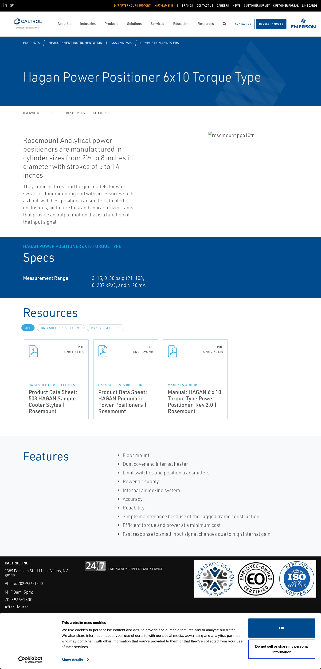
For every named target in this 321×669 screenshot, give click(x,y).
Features (101, 113)
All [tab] (28, 328)
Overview (31, 113)
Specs (52, 113)
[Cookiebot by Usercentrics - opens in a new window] (30, 659)
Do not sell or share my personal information (282, 649)
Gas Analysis (121, 43)
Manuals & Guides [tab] (105, 328)
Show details (72, 660)
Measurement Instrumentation (75, 43)
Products (31, 43)
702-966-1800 (30, 583)
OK (282, 628)
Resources (75, 113)
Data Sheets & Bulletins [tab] (61, 328)
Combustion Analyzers (159, 43)
